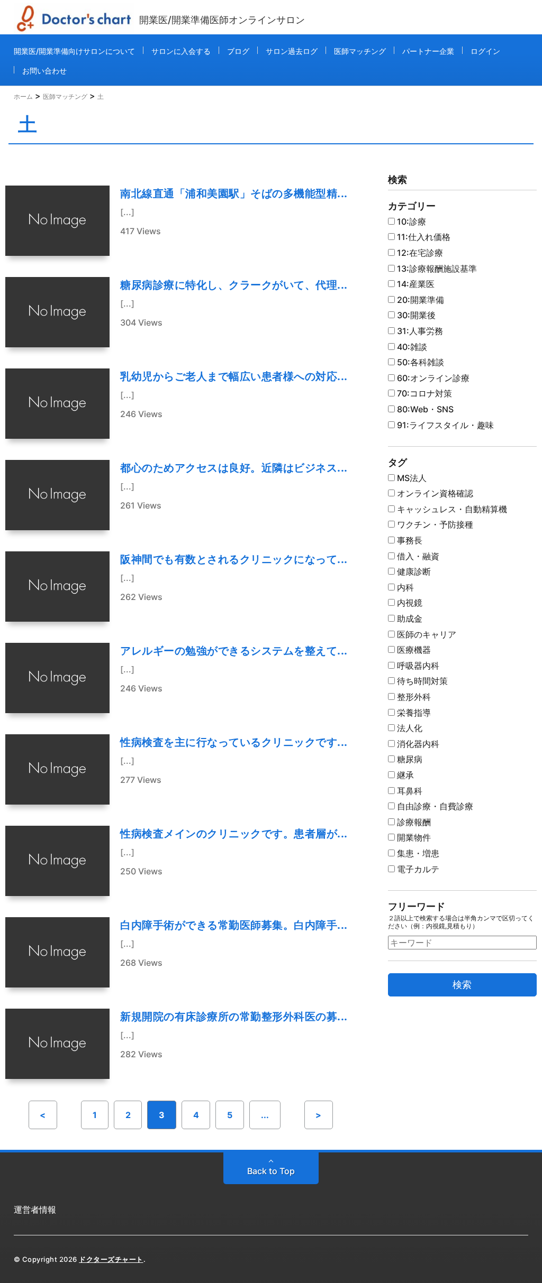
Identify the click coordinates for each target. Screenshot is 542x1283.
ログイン (485, 51)
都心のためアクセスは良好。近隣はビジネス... (234, 467)
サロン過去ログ (292, 51)
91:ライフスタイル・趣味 (444, 425)
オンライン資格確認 (434, 493)
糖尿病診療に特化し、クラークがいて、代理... (234, 285)
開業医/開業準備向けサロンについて (74, 51)
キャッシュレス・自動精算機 (451, 509)
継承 (404, 775)
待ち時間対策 (421, 681)
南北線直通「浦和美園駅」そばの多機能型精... (234, 193)
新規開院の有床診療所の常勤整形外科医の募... (234, 1016)
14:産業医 (415, 284)
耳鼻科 (408, 791)
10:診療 (410, 221)
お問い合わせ (44, 70)
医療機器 (413, 649)
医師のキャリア (425, 634)
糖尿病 (408, 759)
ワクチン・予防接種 (434, 524)
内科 (404, 587)
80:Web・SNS (424, 409)
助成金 (408, 618)
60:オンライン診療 (432, 378)
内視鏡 (408, 602)
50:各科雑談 (419, 362)
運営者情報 (35, 1209)
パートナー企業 (428, 51)
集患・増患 (417, 853)
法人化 (408, 728)
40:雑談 (411, 346)
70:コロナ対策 (423, 393)
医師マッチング (360, 51)
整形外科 (413, 696)
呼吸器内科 (417, 665)
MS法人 (411, 478)
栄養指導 (413, 712)
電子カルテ (417, 869)
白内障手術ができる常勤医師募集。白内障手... (234, 925)
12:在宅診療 (419, 252)
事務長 (408, 540)
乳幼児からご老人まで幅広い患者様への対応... (234, 376)
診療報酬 (413, 822)
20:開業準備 (419, 299)
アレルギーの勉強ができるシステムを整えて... (234, 650)
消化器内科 (417, 744)
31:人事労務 (419, 331)
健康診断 (413, 571)
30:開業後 (415, 315)
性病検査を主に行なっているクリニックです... (234, 742)
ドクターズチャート (111, 1259)
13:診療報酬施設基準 (436, 268)
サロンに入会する (181, 51)
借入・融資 (417, 556)
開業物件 (413, 837)
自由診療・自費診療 (434, 806)
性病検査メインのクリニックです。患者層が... (234, 833)
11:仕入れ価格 (422, 237)
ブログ (238, 51)
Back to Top (271, 1171)
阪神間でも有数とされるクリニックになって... (234, 559)
